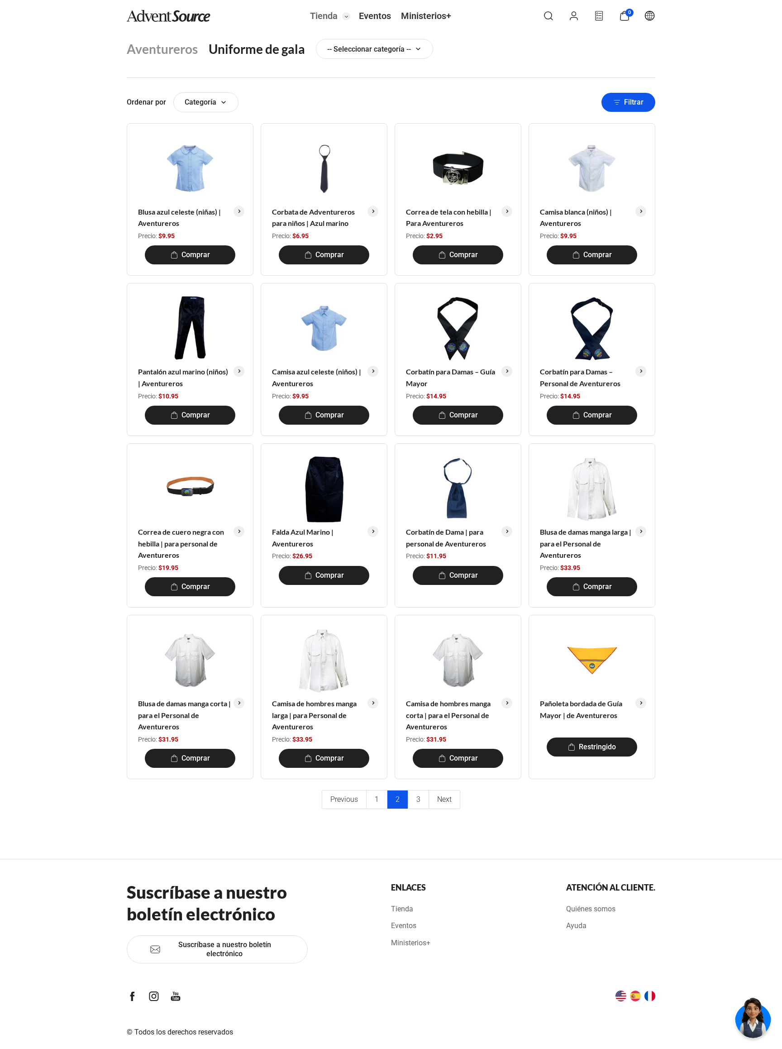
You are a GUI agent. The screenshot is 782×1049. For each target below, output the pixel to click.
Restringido (597, 746)
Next (444, 799)
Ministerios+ (426, 15)
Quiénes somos (590, 909)
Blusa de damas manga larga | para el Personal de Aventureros (585, 543)
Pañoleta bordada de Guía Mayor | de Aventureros (581, 709)
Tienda (324, 15)
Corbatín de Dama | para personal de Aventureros (446, 537)
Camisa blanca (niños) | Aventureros (576, 217)
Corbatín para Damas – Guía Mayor (450, 377)
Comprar (195, 254)
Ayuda (576, 925)
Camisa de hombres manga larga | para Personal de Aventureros (314, 715)
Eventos (375, 15)
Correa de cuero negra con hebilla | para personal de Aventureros (181, 543)
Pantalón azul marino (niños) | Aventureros (183, 377)
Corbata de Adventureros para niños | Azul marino (313, 217)
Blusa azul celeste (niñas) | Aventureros (179, 217)
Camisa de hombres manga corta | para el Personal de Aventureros (448, 715)
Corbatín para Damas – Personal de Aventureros (580, 377)
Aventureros (162, 49)
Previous (344, 799)
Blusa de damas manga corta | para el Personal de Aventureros (184, 715)
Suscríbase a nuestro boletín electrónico (224, 949)
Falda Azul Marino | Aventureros (303, 537)
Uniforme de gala (257, 49)
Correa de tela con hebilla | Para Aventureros (448, 217)
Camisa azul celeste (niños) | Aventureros (316, 377)
